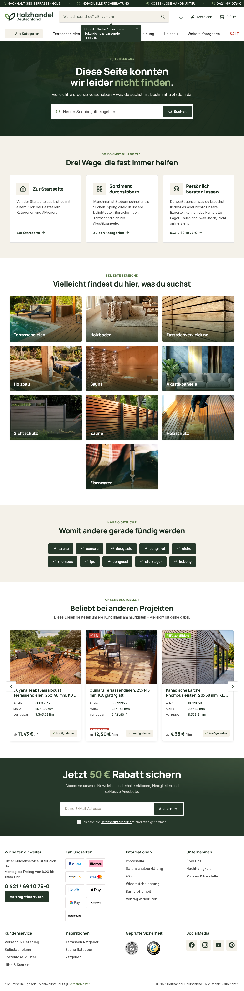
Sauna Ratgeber (78, 949)
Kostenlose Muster (20, 957)
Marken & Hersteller (202, 876)
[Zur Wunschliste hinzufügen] (74, 637)
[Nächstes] (233, 686)
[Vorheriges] (11, 686)
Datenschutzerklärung (116, 822)
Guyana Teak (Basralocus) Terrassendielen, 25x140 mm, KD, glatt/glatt (43, 693)
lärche (63, 548)
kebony (185, 561)
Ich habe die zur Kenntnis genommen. (125, 822)
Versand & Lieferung (22, 942)
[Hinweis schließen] (137, 29)
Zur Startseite (28, 232)
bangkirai (157, 548)
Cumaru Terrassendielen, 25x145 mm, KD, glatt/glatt (120, 693)
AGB (129, 876)
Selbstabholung (18, 949)
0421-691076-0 (229, 3)
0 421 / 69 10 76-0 (27, 886)
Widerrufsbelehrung (142, 884)
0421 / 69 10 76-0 (183, 232)
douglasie (124, 548)
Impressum (135, 861)
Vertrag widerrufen (27, 896)
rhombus (65, 561)
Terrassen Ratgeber (81, 942)
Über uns (193, 861)
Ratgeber (73, 957)
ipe (92, 561)
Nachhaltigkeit (198, 869)
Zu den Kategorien (108, 232)
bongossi (120, 561)
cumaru (92, 548)
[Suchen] (163, 16)
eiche (186, 548)
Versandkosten (80, 984)
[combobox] (111, 16)
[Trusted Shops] (153, 948)
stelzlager (153, 561)
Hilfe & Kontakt (17, 965)
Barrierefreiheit (138, 891)
